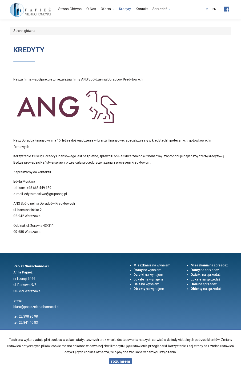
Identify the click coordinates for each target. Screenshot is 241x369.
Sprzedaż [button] (160, 9)
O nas (91, 9)
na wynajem (151, 265)
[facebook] (227, 7)
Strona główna (70, 9)
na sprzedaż (209, 265)
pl (207, 9)
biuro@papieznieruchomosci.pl (36, 307)
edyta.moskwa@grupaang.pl (45, 194)
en (214, 9)
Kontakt (142, 9)
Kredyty (125, 9)
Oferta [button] (106, 9)
